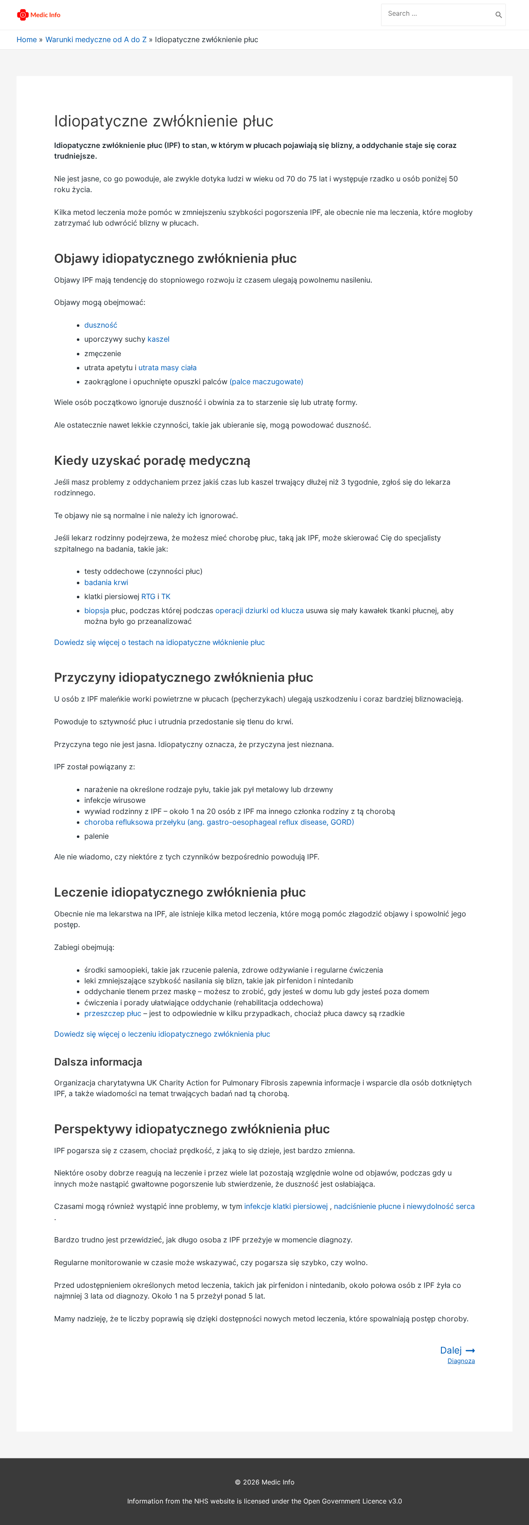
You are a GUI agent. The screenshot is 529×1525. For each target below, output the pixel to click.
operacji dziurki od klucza (259, 610)
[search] (436, 13)
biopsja (96, 610)
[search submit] (499, 15)
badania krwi (106, 582)
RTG (148, 596)
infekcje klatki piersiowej (286, 1206)
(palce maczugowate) (266, 381)
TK (166, 596)
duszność (100, 325)
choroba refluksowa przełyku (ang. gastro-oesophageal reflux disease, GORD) (219, 822)
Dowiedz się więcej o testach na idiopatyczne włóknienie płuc (159, 642)
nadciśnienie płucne (367, 1206)
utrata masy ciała (167, 367)
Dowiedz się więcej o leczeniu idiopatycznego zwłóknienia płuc (162, 1034)
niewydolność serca (441, 1206)
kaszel (158, 339)
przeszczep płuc (112, 1013)
